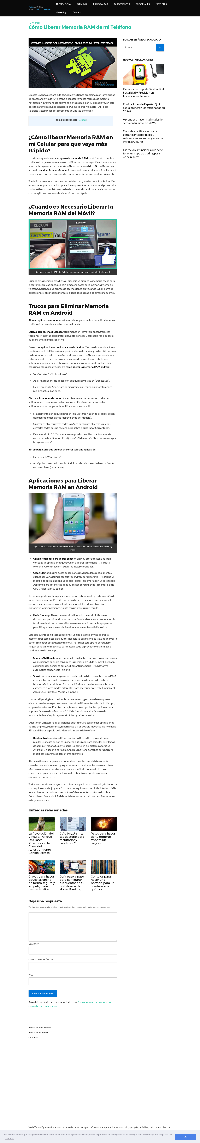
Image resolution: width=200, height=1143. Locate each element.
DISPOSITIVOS (122, 4)
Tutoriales (34, 22)
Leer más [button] (9, 1138)
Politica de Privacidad (40, 1027)
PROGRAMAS (100, 4)
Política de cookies (38, 1032)
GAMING (82, 4)
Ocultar (82, 119)
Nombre (34, 944)
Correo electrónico (41, 959)
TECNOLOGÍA (63, 4)
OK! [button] (185, 1136)
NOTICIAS (161, 4)
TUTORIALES (143, 4)
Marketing (61, 12)
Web (31, 975)
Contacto (77, 12)
